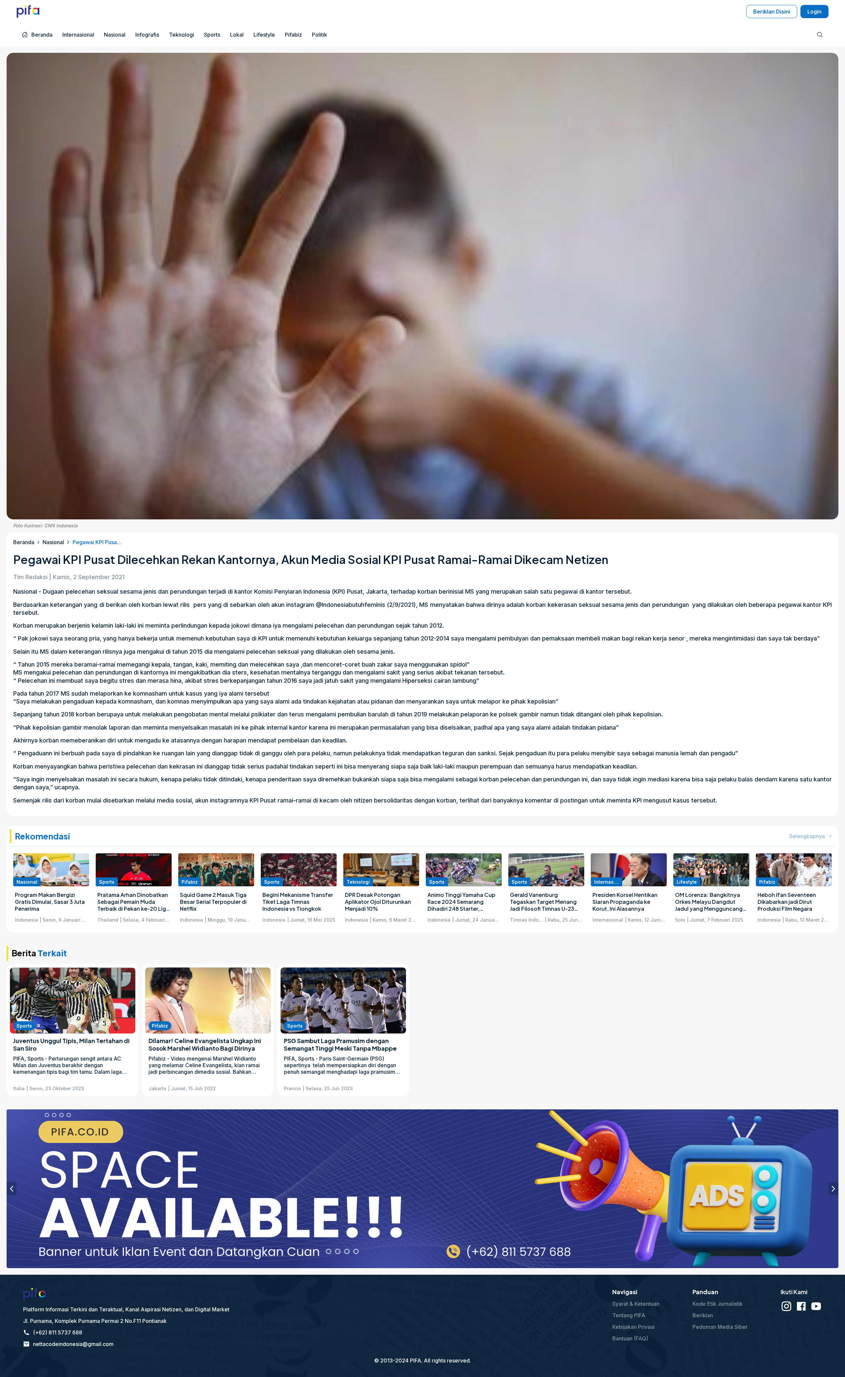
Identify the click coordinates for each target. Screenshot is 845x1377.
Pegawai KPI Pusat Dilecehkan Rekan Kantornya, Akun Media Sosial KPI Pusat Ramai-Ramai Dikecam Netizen (97, 542)
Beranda (23, 542)
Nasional (53, 542)
